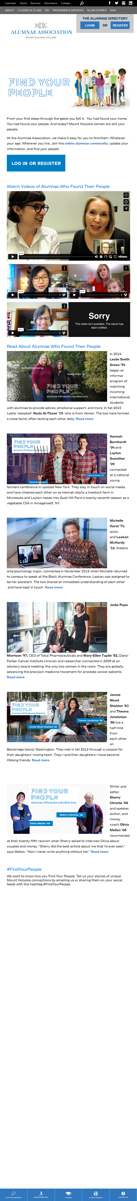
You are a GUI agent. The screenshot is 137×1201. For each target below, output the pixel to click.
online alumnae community (86, 143)
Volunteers (50, 3)
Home (23, 3)
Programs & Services (68, 10)
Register (120, 25)
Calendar (10, 3)
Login (90, 25)
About (9, 10)
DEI (47, 10)
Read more (84, 419)
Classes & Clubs (30, 10)
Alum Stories (97, 10)
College (65, 3)
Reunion (36, 3)
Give (113, 10)
